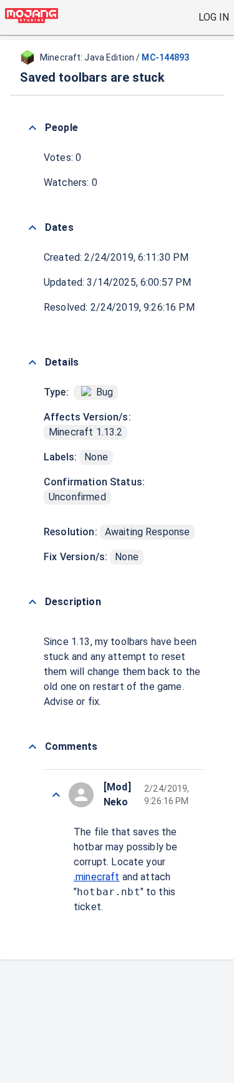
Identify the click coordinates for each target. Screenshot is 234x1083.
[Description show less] (32, 602)
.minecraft (97, 877)
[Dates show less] (32, 227)
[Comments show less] (32, 746)
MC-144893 (165, 57)
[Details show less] (32, 362)
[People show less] (32, 127)
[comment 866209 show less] (56, 794)
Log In (213, 17)
